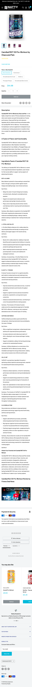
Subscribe (6, 653)
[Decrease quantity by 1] (9, 91)
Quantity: (4, 91)
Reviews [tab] (5, 546)
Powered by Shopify (6, 683)
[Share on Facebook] (20, 103)
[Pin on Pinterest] (23, 103)
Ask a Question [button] (16, 542)
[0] (29, 7)
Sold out (16, 96)
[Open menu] (2, 7)
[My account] (26, 7)
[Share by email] (29, 103)
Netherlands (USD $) (6, 661)
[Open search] (23, 7)
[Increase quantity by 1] (17, 91)
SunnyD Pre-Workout (8, 590)
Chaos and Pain (6, 64)
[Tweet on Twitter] (26, 103)
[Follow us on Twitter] (6, 669)
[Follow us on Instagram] (8, 669)
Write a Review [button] (16, 538)
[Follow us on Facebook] (3, 669)
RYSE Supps (6, 587)
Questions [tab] (15, 546)
